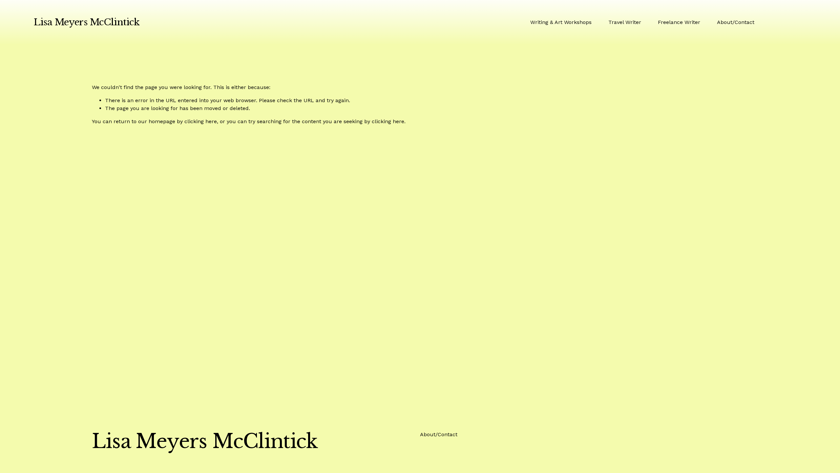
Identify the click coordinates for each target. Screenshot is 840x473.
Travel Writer (624, 22)
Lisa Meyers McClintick (86, 22)
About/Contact (735, 22)
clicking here (200, 121)
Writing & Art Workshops (561, 22)
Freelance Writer (679, 22)
